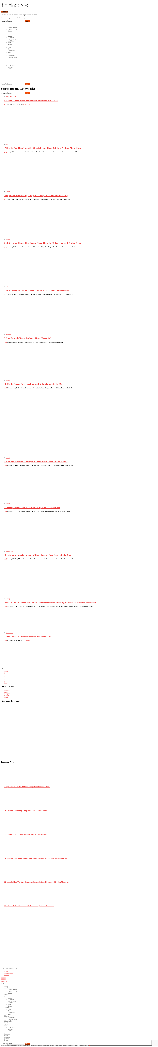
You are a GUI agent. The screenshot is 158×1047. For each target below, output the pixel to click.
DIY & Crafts (12, 39)
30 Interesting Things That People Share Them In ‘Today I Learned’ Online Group (43, 243)
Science (10, 67)
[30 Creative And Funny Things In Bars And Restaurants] (80, 798)
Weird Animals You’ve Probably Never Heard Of (27, 338)
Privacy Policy (8, 973)
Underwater (11, 50)
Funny (10, 69)
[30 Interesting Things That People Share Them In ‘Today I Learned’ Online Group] (80, 267)
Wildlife (10, 52)
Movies (6, 32)
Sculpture (11, 41)
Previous (6, 671)
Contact (6, 975)
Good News (11, 65)
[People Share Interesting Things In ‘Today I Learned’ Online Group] (80, 220)
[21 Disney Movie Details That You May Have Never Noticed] (80, 532)
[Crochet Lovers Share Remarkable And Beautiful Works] (80, 125)
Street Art (11, 42)
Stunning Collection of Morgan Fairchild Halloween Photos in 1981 (35, 461)
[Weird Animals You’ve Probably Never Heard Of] (80, 361)
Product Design (12, 29)
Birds (9, 47)
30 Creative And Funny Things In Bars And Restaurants (25, 811)
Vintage (6, 54)
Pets (9, 49)
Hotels (10, 31)
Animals (6, 45)
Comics (10, 36)
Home (6, 24)
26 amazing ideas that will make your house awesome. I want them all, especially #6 (35, 858)
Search (27, 21)
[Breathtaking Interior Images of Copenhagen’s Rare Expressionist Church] (80, 579)
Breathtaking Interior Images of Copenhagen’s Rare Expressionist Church (39, 555)
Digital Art (11, 37)
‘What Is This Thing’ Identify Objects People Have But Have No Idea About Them (42, 148)
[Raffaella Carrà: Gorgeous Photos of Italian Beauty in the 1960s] (80, 423)
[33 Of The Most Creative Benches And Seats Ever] (80, 654)
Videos (6, 62)
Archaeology (12, 55)
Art (5, 34)
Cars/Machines (12, 57)
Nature (6, 60)
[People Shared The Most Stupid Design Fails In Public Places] (80, 774)
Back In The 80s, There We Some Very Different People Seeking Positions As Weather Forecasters (50, 602)
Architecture (8, 26)
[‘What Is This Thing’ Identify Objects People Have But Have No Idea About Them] (80, 172)
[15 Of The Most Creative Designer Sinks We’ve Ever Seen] (80, 822)
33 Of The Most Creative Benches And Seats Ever (27, 637)
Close (2, 983)
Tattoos (10, 44)
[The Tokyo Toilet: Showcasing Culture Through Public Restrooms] (80, 893)
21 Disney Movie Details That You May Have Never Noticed (32, 507)
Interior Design (12, 27)
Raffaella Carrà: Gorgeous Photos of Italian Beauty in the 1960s (34, 384)
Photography (8, 59)
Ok (89, 1045)
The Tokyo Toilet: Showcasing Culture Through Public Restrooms (29, 906)
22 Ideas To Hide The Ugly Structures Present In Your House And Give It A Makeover (36, 882)
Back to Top (4, 981)
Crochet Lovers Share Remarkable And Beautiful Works (31, 100)
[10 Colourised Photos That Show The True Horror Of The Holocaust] (80, 315)
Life (5, 64)
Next (5, 683)
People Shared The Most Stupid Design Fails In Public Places (27, 787)
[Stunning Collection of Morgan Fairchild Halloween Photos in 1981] (80, 485)
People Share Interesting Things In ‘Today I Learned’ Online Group (36, 195)
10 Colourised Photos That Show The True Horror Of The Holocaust (36, 290)
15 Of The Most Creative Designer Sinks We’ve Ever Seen (25, 834)
